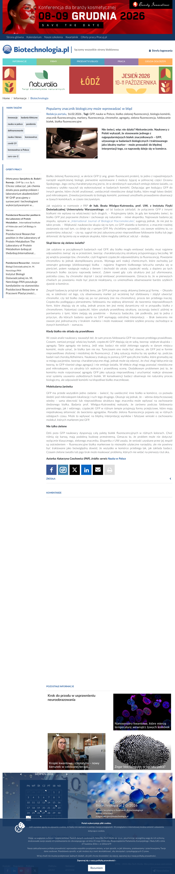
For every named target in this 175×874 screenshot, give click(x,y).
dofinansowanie (15, 131)
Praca (121, 61)
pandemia (31, 124)
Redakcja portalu (56, 114)
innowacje (13, 118)
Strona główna (15, 37)
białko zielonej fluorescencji (132, 114)
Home (6, 98)
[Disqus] (109, 546)
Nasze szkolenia (53, 37)
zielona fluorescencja (143, 117)
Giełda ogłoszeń (155, 61)
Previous (22, 774)
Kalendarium (34, 37)
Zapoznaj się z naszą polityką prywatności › (96, 860)
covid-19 (12, 143)
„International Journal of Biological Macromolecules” (102, 221)
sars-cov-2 (13, 156)
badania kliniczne (29, 118)
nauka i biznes (15, 137)
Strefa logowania (161, 50)
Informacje (19, 61)
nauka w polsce (15, 124)
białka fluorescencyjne (68, 121)
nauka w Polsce (105, 114)
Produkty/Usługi (87, 61)
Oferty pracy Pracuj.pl (94, 37)
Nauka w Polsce (117, 458)
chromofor (111, 117)
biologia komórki (160, 114)
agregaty (124, 117)
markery (82, 117)
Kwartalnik (72, 37)
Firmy (53, 61)
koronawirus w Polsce (18, 150)
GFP (92, 114)
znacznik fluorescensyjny (61, 117)
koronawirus (31, 137)
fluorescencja (96, 117)
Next (65, 774)
